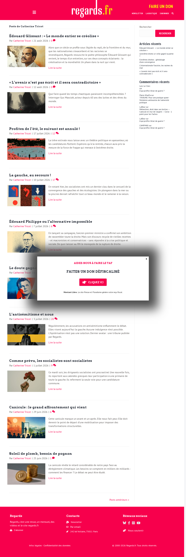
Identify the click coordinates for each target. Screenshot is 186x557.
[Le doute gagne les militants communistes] (26, 288)
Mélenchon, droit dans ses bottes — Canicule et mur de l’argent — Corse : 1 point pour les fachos (155, 111)
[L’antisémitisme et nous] (26, 334)
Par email (75, 527)
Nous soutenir (135, 530)
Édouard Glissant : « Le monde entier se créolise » (54, 36)
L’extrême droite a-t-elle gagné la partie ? (156, 55)
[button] (172, 13)
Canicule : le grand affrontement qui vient (48, 407)
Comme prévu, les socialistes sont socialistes (50, 361)
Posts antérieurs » (119, 499)
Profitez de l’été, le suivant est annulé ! (44, 129)
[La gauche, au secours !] (26, 195)
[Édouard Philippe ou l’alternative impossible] (26, 241)
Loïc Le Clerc (144, 86)
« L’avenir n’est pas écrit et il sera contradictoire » (55, 82)
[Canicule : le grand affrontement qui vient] (26, 427)
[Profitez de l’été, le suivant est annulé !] (26, 148)
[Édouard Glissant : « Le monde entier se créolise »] (26, 56)
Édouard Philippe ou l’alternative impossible (50, 221)
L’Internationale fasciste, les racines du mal (156, 66)
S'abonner (18, 530)
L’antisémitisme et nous (31, 314)
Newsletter (76, 522)
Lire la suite (55, 67)
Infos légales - (36, 545)
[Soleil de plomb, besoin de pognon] (26, 473)
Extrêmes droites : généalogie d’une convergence (152, 60)
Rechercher (145, 26)
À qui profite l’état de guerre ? (151, 91)
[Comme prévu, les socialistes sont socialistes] (26, 381)
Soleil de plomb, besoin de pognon (40, 454)
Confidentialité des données (57, 545)
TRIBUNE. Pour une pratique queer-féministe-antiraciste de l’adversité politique (154, 100)
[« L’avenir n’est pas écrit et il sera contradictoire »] (26, 102)
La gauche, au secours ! (30, 175)
